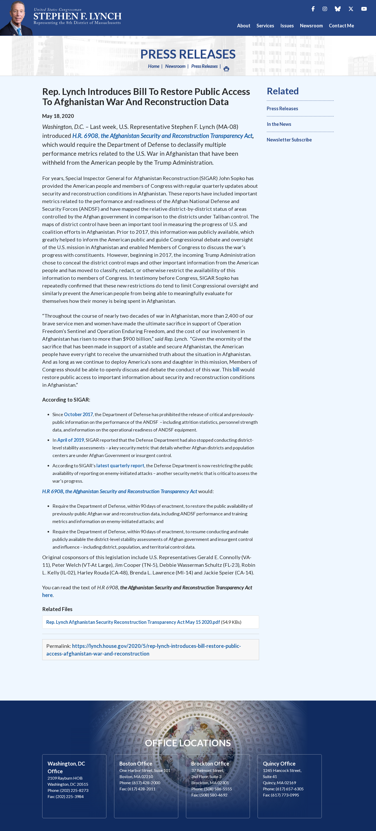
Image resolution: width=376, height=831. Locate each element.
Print (226, 66)
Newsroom (175, 66)
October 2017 (78, 414)
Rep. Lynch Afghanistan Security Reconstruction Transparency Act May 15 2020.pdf (133, 622)
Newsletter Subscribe (289, 139)
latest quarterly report (120, 465)
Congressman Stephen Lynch (66, 18)
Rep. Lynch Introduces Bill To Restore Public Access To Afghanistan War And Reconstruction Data (146, 96)
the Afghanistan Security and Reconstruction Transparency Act (176, 135)
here (47, 595)
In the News (279, 124)
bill (236, 369)
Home (153, 66)
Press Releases (188, 54)
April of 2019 (70, 440)
